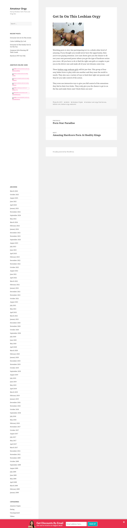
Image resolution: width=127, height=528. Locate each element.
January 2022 (14, 288)
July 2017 (13, 437)
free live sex (102, 102)
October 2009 (14, 461)
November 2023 (15, 236)
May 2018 (13, 420)
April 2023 (13, 253)
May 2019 (13, 385)
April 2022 (13, 278)
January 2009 (14, 493)
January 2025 (14, 208)
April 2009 (13, 482)
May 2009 (13, 479)
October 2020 (14, 330)
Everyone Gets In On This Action (20, 38)
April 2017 (13, 444)
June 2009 (13, 475)
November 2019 (15, 364)
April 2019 (13, 389)
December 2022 (15, 260)
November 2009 (15, 458)
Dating (12, 509)
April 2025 (13, 205)
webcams (73, 104)
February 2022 (15, 285)
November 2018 (15, 406)
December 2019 (15, 361)
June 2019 (13, 382)
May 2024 (13, 219)
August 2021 (14, 302)
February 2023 (15, 257)
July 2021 (13, 305)
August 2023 (14, 243)
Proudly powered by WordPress (63, 152)
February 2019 (15, 395)
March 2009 (14, 486)
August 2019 (14, 375)
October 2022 (14, 267)
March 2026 (14, 191)
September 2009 (15, 465)
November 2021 (15, 295)
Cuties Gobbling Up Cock (18, 41)
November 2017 (15, 427)
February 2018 (15, 423)
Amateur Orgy (18, 8)
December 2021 (15, 292)
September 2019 (15, 371)
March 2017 (14, 447)
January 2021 (14, 319)
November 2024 (15, 212)
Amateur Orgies (15, 506)
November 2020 (15, 326)
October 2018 (14, 409)
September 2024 (15, 215)
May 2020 (13, 344)
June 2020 (13, 340)
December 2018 (15, 402)
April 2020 (13, 347)
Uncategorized (15, 513)
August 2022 (14, 271)
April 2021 (13, 312)
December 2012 (15, 451)
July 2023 (13, 246)
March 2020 (14, 350)
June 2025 (13, 201)
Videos (12, 516)
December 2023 (15, 233)
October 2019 (14, 368)
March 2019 (14, 392)
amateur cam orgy (92, 102)
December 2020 (15, 323)
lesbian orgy (65, 104)
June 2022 (13, 274)
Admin (67, 102)
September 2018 (15, 413)
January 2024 (14, 229)
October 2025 (14, 195)
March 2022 (14, 281)
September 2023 (15, 240)
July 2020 (13, 337)
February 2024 (15, 226)
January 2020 (14, 357)
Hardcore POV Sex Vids (17, 56)
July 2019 (13, 378)
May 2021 (13, 309)
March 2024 (14, 222)
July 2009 (13, 472)
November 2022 (15, 264)
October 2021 (14, 298)
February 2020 (15, 354)
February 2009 (15, 489)
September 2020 (15, 333)
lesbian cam (57, 104)
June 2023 (13, 250)
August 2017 (14, 434)
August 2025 (14, 198)
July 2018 (13, 416)
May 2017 (13, 441)
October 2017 (14, 430)
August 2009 (14, 468)
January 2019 (14, 399)
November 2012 (15, 454)
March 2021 (14, 316)
